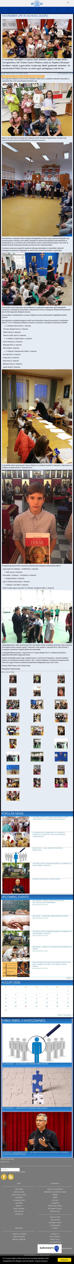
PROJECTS (19, 1206)
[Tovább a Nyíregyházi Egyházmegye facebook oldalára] (4, 1177)
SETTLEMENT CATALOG (55, 1209)
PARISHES (55, 1195)
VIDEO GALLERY (55, 1220)
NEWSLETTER (19, 1214)
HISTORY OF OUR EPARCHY (55, 1189)
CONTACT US (55, 1234)
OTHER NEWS (19, 1198)
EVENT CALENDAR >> (65, 1015)
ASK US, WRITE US (55, 1237)
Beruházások (67, 1248)
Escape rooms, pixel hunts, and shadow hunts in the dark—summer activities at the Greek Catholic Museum (51, 964)
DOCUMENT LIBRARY (55, 1223)
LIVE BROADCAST (55, 1225)
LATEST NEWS (19, 1189)
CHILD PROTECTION (55, 1242)
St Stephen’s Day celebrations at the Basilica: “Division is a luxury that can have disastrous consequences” (48, 835)
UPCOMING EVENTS (19, 1200)
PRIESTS (55, 1198)
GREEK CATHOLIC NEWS (19, 1195)
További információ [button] (41, 1261)
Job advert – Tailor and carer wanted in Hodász (50, 916)
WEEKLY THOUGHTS (19, 1237)
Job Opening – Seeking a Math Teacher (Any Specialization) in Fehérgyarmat (48, 902)
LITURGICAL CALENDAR (19, 1234)
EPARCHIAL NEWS (19, 1192)
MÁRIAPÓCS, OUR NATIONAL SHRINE (55, 1192)
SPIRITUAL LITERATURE (19, 1240)
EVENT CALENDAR (18, 1209)
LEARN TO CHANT (55, 1217)
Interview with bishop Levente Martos (46, 879)
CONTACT (55, 1228)
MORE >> (69, 978)
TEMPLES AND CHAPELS (55, 1206)
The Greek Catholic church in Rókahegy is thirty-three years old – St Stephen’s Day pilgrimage (50, 818)
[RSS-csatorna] (11, 1177)
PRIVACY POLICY (55, 1240)
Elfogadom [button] (64, 1260)
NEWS (12, 1159)
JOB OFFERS (18, 1203)
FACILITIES (55, 1200)
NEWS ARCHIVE (19, 1211)
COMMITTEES (55, 1203)
